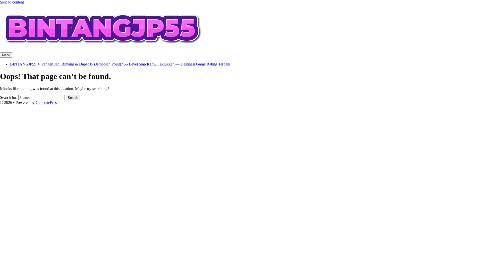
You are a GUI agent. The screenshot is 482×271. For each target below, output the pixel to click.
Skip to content (12, 2)
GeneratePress (47, 102)
